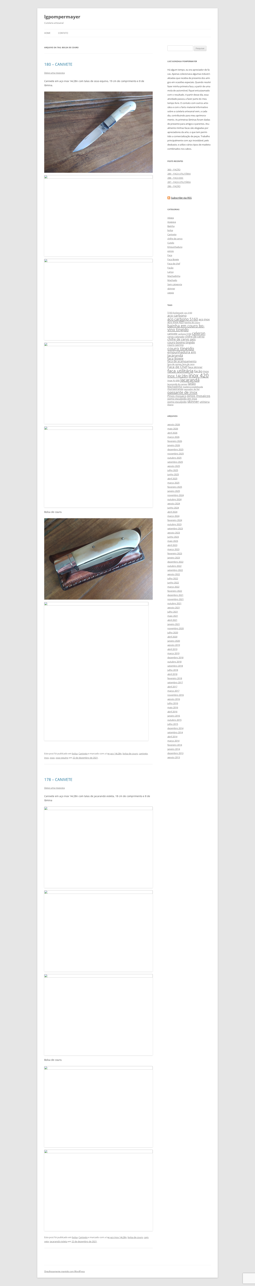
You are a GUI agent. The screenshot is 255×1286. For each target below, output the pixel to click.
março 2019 (173, 653)
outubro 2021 (174, 603)
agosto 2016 (173, 699)
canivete (143, 753)
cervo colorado (175, 336)
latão (192, 383)
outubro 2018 (174, 661)
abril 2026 (172, 432)
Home (47, 33)
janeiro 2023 (173, 557)
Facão (170, 267)
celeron (198, 333)
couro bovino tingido (181, 342)
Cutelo (170, 242)
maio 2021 (172, 615)
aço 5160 (188, 313)
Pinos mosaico (176, 396)
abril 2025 (172, 478)
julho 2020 (172, 632)
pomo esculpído (177, 401)
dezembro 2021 (175, 595)
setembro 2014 (175, 732)
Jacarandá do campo (177, 384)
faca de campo (174, 364)
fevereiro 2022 (174, 590)
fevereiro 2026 (174, 441)
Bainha (171, 226)
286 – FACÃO (173, 186)
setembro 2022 (175, 570)
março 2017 (173, 690)
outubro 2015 (174, 719)
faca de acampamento (182, 361)
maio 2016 (172, 707)
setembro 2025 (175, 461)
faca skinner (195, 367)
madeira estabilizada (193, 386)
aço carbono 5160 (182, 318)
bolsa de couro (130, 753)
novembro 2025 (175, 453)
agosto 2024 (173, 503)
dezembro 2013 (175, 753)
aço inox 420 (175, 322)
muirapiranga (175, 389)
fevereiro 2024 (174, 520)
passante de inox (182, 392)
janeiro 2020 (173, 640)
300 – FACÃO (173, 169)
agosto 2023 (173, 532)
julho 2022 (172, 578)
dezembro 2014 (175, 728)
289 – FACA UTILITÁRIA (179, 173)
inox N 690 (173, 380)
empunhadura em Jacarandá (181, 354)
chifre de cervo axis (181, 339)
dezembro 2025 (175, 449)
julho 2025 (172, 470)
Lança (170, 271)
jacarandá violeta (58, 1241)
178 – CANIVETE (58, 779)
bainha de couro (192, 322)
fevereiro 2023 (174, 553)
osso (52, 757)
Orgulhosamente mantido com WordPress (64, 1271)
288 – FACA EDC (175, 177)
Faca (169, 255)
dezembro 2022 (175, 561)
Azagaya (171, 221)
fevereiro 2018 (174, 678)
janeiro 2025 (173, 491)
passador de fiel (191, 389)
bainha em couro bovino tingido (186, 327)
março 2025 (173, 482)
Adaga (170, 217)
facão (198, 371)
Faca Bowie (173, 259)
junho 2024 (173, 507)
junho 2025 (173, 474)
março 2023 (173, 549)
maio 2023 (172, 541)
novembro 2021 (175, 599)
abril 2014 (172, 736)
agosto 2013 (173, 757)
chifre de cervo (174, 238)
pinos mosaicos (198, 396)
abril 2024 (172, 511)
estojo (170, 251)
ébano (170, 404)
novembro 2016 (175, 694)
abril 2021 (172, 620)
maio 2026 (172, 428)
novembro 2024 (175, 495)
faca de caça (188, 364)
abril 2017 (172, 686)
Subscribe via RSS (181, 197)
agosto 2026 (173, 424)
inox (46, 757)
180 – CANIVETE (58, 64)
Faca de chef (173, 263)
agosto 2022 (173, 574)
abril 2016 (172, 711)
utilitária (205, 401)
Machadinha (173, 276)
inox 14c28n (177, 375)
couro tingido (180, 348)
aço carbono (176, 315)
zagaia (170, 292)
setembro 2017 (175, 682)
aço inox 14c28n (118, 1237)
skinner (171, 288)
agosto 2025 (173, 466)
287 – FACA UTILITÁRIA (179, 182)
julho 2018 (172, 670)
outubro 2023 (174, 524)
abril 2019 (172, 649)
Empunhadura (174, 246)
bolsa (75, 753)
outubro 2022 (174, 565)
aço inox (204, 319)
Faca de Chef (177, 367)
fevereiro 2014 (174, 744)
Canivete (83, 753)
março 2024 (173, 516)
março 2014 (173, 740)
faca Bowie (175, 358)
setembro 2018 (175, 665)
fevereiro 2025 (174, 486)
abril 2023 (172, 545)
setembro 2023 (175, 528)
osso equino (62, 757)
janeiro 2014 (173, 749)
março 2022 (173, 586)
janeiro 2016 (173, 715)
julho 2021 (172, 611)
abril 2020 (172, 636)
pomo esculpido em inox (182, 398)
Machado (172, 280)
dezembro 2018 (175, 657)
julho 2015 (172, 724)
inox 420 (199, 375)
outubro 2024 (174, 499)
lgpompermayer (62, 17)
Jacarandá (189, 380)
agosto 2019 (173, 645)
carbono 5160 (184, 334)
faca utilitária (180, 371)
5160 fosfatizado (175, 312)
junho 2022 (173, 582)
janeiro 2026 (173, 445)
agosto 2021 (173, 607)
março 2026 (173, 436)
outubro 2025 (174, 457)
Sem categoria (174, 284)
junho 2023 (173, 536)
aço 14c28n (116, 753)
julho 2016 (172, 703)
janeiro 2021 (173, 624)
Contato (63, 33)
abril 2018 (172, 674)
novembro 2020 (175, 628)
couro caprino (175, 345)
